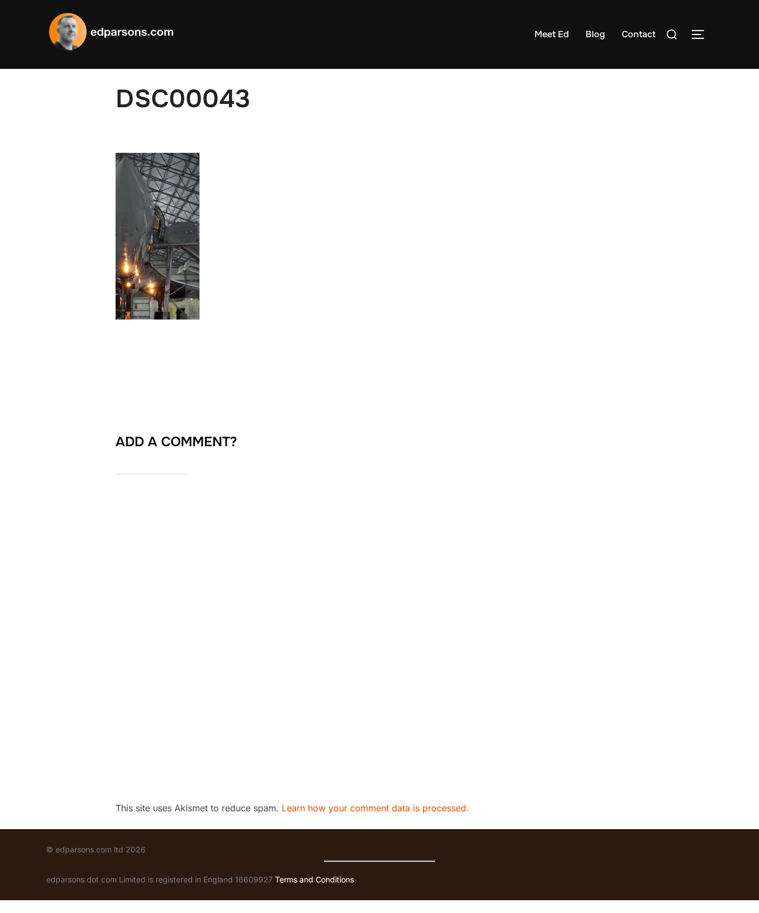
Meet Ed (552, 34)
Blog (595, 34)
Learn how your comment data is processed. (375, 808)
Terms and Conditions (314, 879)
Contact (639, 34)
